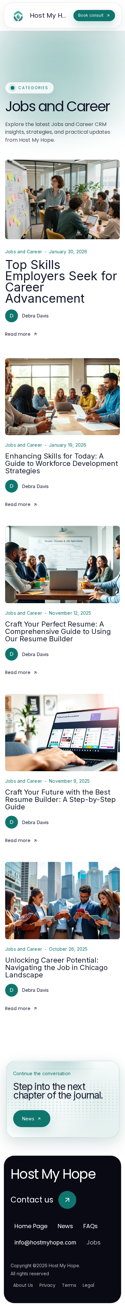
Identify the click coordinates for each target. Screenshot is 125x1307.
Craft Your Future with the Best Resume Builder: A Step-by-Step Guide (60, 799)
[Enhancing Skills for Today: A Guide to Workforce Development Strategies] (62, 396)
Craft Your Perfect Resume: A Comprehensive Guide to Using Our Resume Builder (58, 631)
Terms (69, 1285)
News (28, 1118)
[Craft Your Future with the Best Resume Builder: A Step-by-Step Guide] (62, 732)
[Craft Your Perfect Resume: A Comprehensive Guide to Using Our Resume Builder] (62, 564)
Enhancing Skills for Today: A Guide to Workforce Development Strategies (61, 463)
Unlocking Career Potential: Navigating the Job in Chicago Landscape (56, 967)
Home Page (30, 1226)
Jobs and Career (23, 251)
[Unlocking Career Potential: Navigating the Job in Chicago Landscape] (62, 900)
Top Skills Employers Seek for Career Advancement (61, 281)
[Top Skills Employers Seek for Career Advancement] (62, 199)
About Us (23, 1285)
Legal (88, 1285)
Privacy (47, 1285)
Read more (17, 334)
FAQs (90, 1226)
